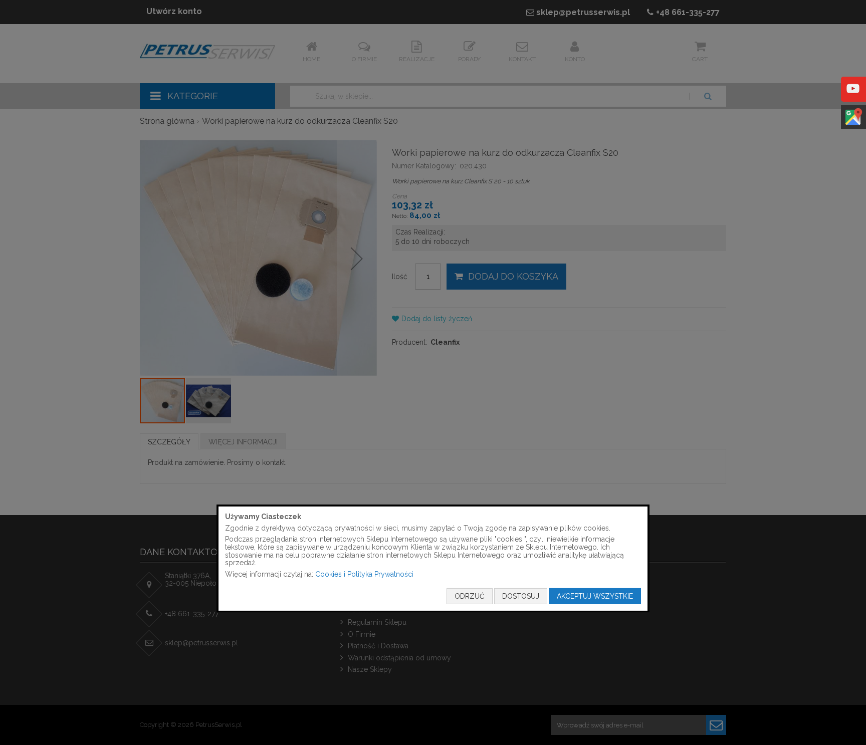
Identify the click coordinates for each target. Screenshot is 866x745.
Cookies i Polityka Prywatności (364, 574)
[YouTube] (852, 96)
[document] (433, 559)
